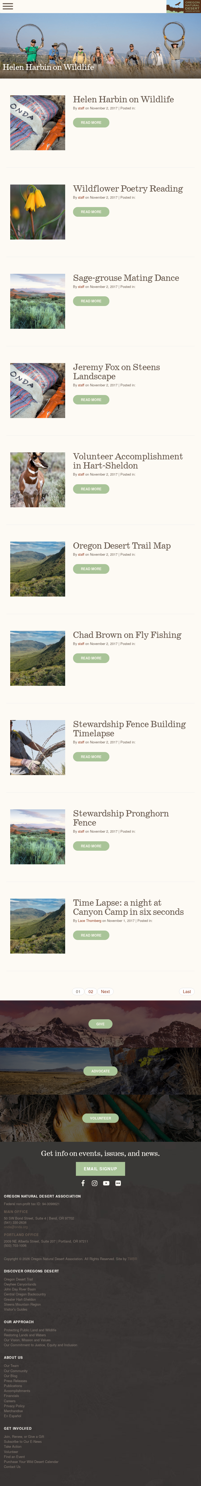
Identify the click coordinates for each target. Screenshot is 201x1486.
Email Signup (100, 1169)
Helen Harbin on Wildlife (123, 100)
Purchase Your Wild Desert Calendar (31, 1461)
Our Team (11, 1365)
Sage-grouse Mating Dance (126, 278)
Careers (9, 1400)
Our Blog (10, 1375)
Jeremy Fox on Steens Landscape (116, 372)
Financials (11, 1395)
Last (187, 991)
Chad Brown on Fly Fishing (127, 635)
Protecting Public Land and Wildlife (30, 1330)
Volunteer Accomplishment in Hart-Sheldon (128, 461)
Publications (13, 1385)
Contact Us (12, 1466)
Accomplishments (17, 1390)
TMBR (132, 1258)
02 (90, 991)
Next (105, 991)
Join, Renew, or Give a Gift (24, 1436)
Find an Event (14, 1456)
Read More (91, 122)
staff (81, 107)
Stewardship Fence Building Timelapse (129, 729)
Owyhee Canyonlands (20, 1284)
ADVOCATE (100, 1071)
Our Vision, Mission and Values (27, 1340)
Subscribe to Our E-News (23, 1441)
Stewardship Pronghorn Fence (121, 818)
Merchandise (13, 1411)
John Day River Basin (20, 1289)
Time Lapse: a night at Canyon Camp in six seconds (128, 907)
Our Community (15, 1370)
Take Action (12, 1446)
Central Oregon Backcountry (25, 1294)
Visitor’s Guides (15, 1309)
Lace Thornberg (89, 920)
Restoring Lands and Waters (25, 1335)
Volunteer (11, 1451)
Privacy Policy (14, 1406)
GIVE (100, 1024)
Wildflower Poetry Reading (128, 189)
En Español (12, 1415)
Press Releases (15, 1380)
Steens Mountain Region (22, 1304)
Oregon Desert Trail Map (122, 546)
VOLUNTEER (100, 1118)
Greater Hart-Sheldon (20, 1299)
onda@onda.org (16, 1226)
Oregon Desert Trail (18, 1279)
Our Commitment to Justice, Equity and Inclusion (40, 1345)
